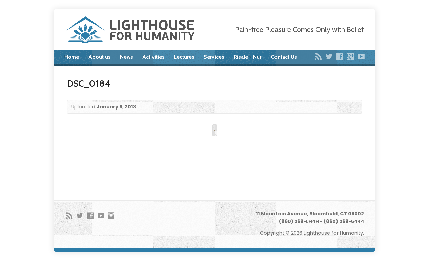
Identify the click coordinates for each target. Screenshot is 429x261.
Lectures (184, 57)
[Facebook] (339, 56)
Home (71, 57)
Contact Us (284, 57)
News (126, 57)
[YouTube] (361, 56)
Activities (153, 57)
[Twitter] (329, 56)
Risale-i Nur (247, 57)
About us (99, 57)
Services (214, 57)
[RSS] (318, 56)
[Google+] (350, 56)
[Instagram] (111, 215)
